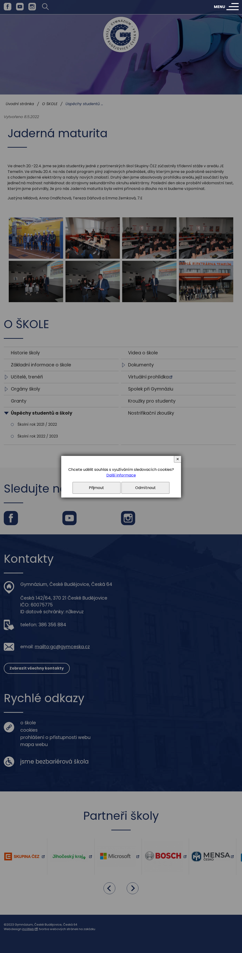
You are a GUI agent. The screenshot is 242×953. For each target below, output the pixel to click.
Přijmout (96, 487)
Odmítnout (145, 487)
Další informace (121, 475)
